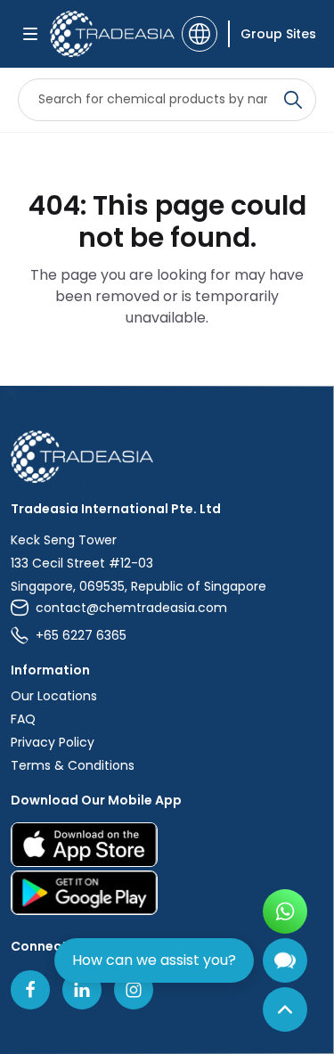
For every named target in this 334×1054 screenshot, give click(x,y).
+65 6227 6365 (81, 635)
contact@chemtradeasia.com (131, 608)
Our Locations (54, 696)
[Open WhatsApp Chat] (285, 911)
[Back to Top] (285, 1009)
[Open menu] (30, 33)
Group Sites (278, 34)
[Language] (199, 34)
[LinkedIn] (82, 989)
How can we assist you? (154, 960)
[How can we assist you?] (285, 960)
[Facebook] (30, 989)
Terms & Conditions (72, 765)
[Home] (167, 456)
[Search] (293, 99)
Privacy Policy (52, 742)
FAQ (23, 719)
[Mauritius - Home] (110, 34)
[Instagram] (133, 989)
